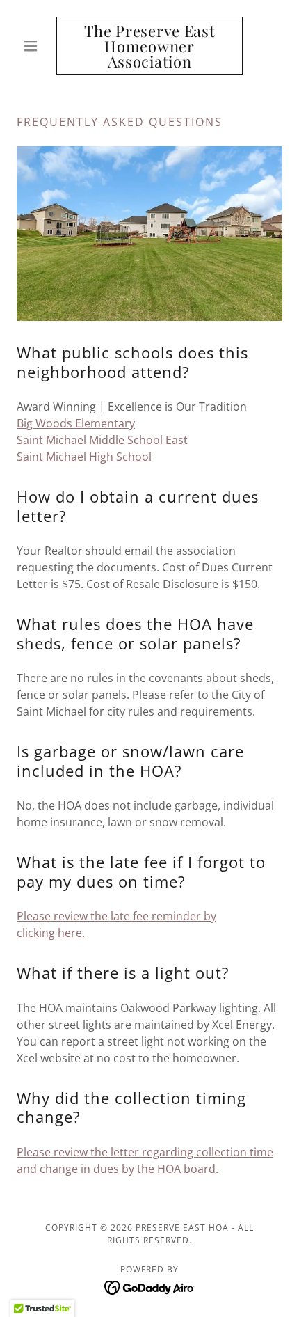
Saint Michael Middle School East (102, 440)
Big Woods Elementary (76, 423)
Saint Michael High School (84, 456)
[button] (36, 46)
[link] (149, 46)
